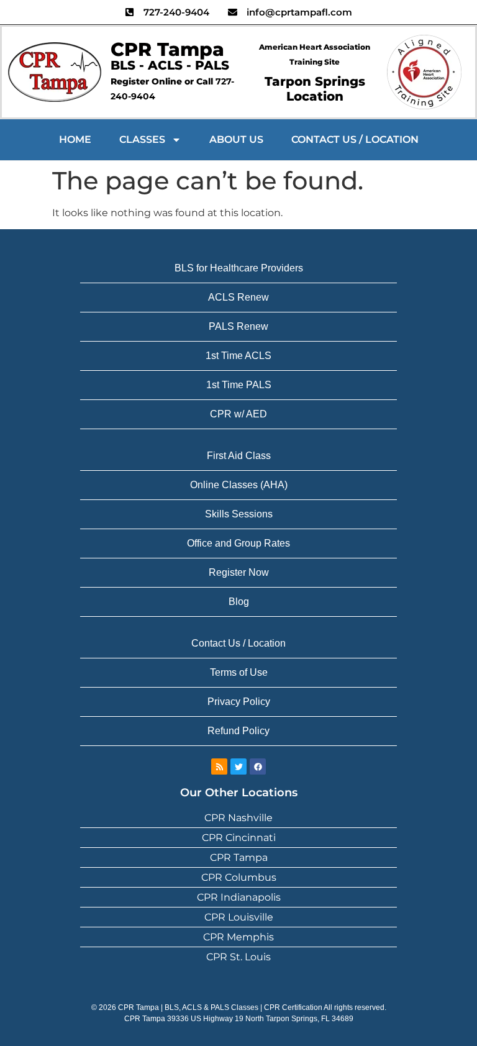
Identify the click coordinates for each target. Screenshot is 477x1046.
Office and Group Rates (238, 543)
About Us (236, 139)
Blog (239, 601)
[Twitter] (238, 766)
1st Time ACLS (238, 355)
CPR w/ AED (238, 414)
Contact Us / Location (355, 139)
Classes (142, 139)
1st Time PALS (238, 385)
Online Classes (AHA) (239, 485)
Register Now (239, 572)
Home (75, 139)
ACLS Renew (238, 297)
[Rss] (219, 766)
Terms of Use (239, 672)
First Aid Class (239, 455)
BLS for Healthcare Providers (239, 268)
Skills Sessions (239, 514)
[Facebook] (258, 766)
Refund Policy (238, 730)
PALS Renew (238, 326)
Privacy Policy (238, 701)
